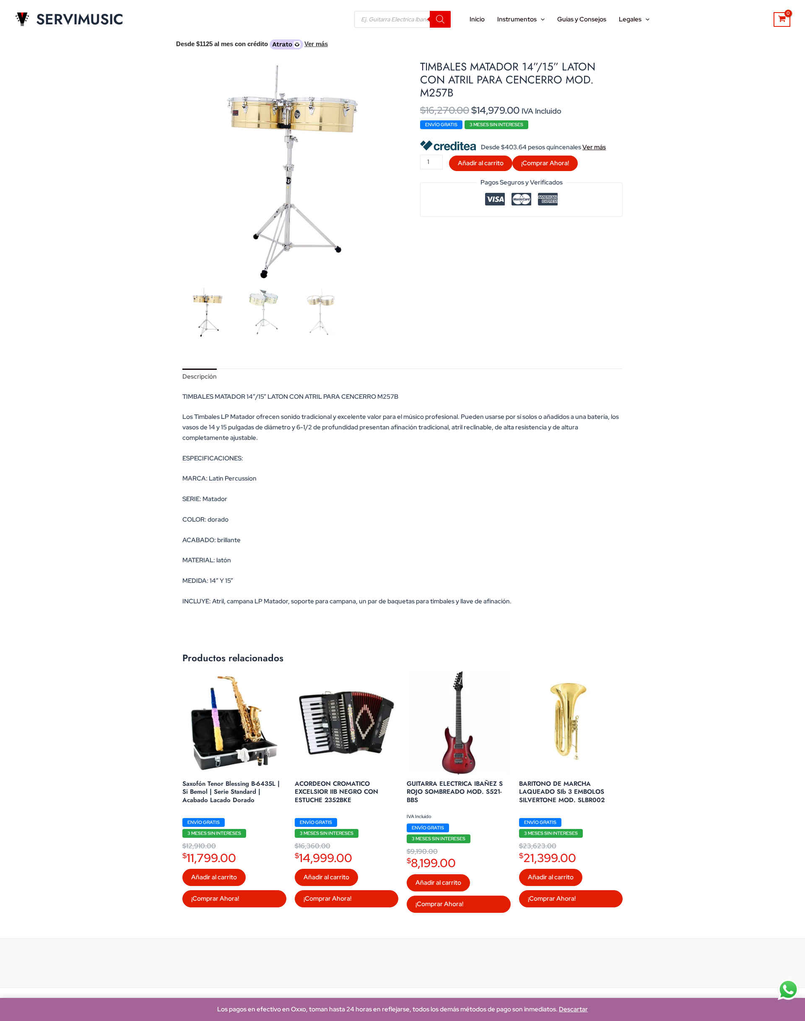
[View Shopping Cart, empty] (782, 19)
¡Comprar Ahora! (545, 163)
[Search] (440, 19)
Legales (630, 19)
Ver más (594, 147)
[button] (541, 19)
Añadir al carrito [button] (214, 877)
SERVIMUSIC (79, 19)
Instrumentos (517, 19)
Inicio (477, 19)
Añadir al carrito (481, 163)
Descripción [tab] (199, 376)
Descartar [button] (573, 1009)
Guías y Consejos (581, 19)
